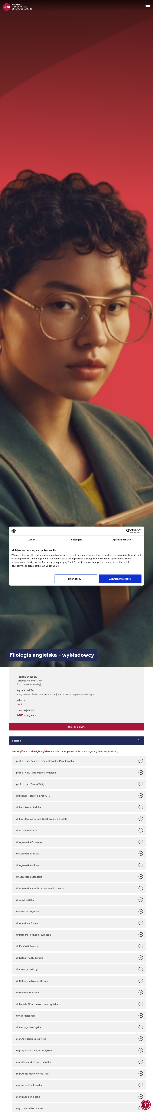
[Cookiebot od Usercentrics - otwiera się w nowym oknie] (128, 531)
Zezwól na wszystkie (120, 578)
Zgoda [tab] (31, 539)
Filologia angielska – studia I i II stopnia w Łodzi (56, 751)
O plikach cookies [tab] (121, 539)
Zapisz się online (77, 726)
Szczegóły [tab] (76, 539)
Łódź (19, 704)
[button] (145, 1104)
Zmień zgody (74, 578)
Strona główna (19, 751)
